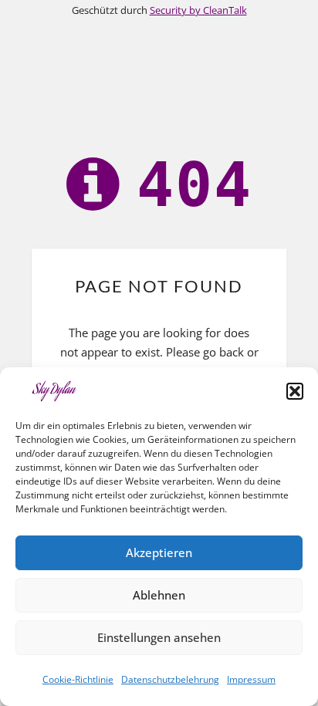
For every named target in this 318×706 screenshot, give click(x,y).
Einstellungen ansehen (159, 637)
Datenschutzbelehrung (170, 679)
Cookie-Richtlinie (77, 679)
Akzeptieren (159, 552)
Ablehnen (159, 595)
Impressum (251, 679)
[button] (295, 391)
